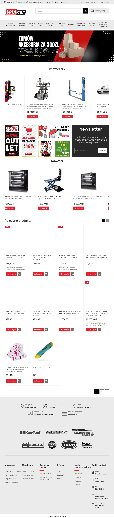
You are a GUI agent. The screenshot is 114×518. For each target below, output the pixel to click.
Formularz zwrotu (46, 473)
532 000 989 (21, 2)
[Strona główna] (16, 12)
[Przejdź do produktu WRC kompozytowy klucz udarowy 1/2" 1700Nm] (17, 239)
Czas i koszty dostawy (13, 471)
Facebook (78, 473)
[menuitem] (10, 24)
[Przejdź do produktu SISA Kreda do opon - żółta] (44, 351)
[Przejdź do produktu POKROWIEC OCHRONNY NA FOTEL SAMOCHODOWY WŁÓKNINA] (44, 239)
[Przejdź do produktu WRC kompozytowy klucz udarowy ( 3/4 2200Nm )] (17, 295)
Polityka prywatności (12, 482)
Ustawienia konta (28, 479)
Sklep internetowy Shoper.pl (57, 516)
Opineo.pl (60, 475)
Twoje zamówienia (28, 471)
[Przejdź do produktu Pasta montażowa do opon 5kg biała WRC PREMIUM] (70, 239)
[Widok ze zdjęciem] (103, 220)
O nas (56, 2)
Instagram (78, 477)
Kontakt (64, 2)
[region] (57, 46)
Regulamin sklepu (11, 479)
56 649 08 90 (10, 2)
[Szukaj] (85, 11)
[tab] (49, 61)
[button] (19, 274)
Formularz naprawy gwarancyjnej (46, 478)
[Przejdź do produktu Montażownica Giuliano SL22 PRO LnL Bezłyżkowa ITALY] (70, 295)
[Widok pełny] (107, 220)
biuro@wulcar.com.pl (36, 2)
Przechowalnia (27, 475)
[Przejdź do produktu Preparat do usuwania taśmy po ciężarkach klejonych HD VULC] (97, 239)
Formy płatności (11, 475)
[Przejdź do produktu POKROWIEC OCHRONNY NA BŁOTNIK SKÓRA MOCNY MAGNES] (44, 295)
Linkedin (77, 485)
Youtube (77, 481)
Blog (49, 2)
